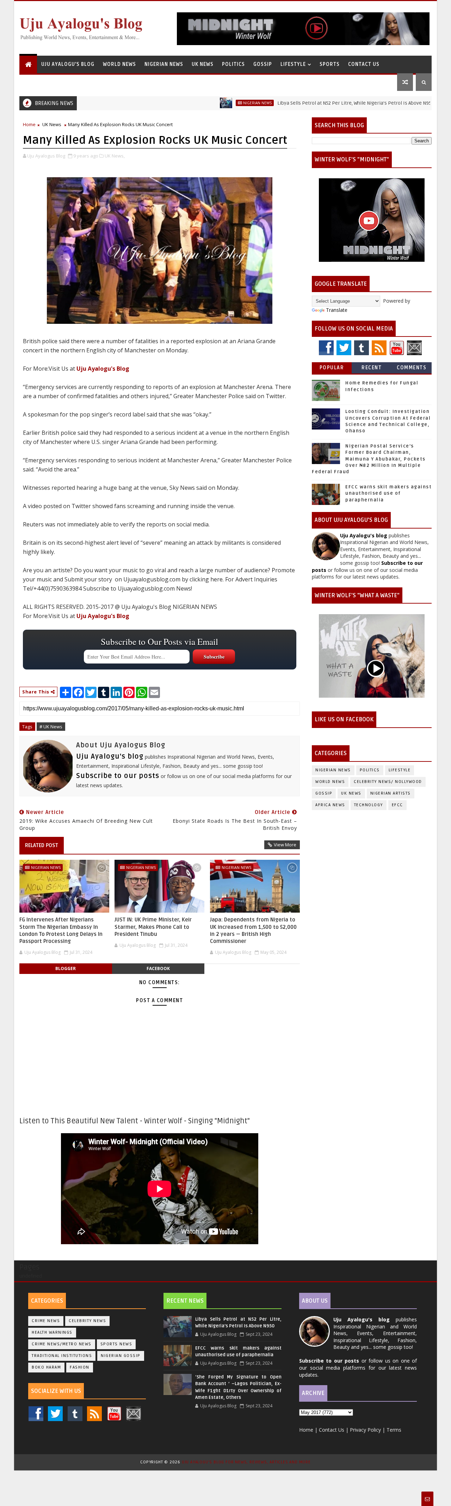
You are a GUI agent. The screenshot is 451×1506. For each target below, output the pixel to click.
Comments (411, 368)
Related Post (41, 845)
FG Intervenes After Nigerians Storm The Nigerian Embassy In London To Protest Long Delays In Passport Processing (61, 930)
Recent (372, 368)
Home (29, 124)
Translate (336, 310)
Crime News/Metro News (62, 1344)
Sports (330, 64)
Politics (233, 64)
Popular (332, 368)
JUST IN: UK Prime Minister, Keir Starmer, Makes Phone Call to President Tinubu (153, 926)
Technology (368, 805)
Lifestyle (293, 64)
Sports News (116, 1344)
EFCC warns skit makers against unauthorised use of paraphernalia (388, 493)
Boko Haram (46, 1367)
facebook (158, 968)
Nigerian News (163, 64)
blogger (65, 968)
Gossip (262, 64)
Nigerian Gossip (121, 1355)
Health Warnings (52, 1332)
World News (119, 64)
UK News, (115, 156)
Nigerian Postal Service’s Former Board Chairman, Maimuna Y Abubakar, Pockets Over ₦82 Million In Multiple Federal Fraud (369, 459)
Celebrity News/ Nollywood (388, 781)
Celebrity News (87, 1320)
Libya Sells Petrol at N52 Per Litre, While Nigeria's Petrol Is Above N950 (323, 103)
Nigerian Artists (390, 793)
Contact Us (363, 64)
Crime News (46, 1320)
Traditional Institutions (62, 1355)
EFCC (397, 805)
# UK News (50, 726)
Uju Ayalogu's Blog (67, 64)
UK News (203, 64)
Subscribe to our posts (117, 776)
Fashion (79, 1367)
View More (285, 844)
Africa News (330, 805)
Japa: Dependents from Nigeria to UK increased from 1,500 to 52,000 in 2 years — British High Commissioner (253, 930)
